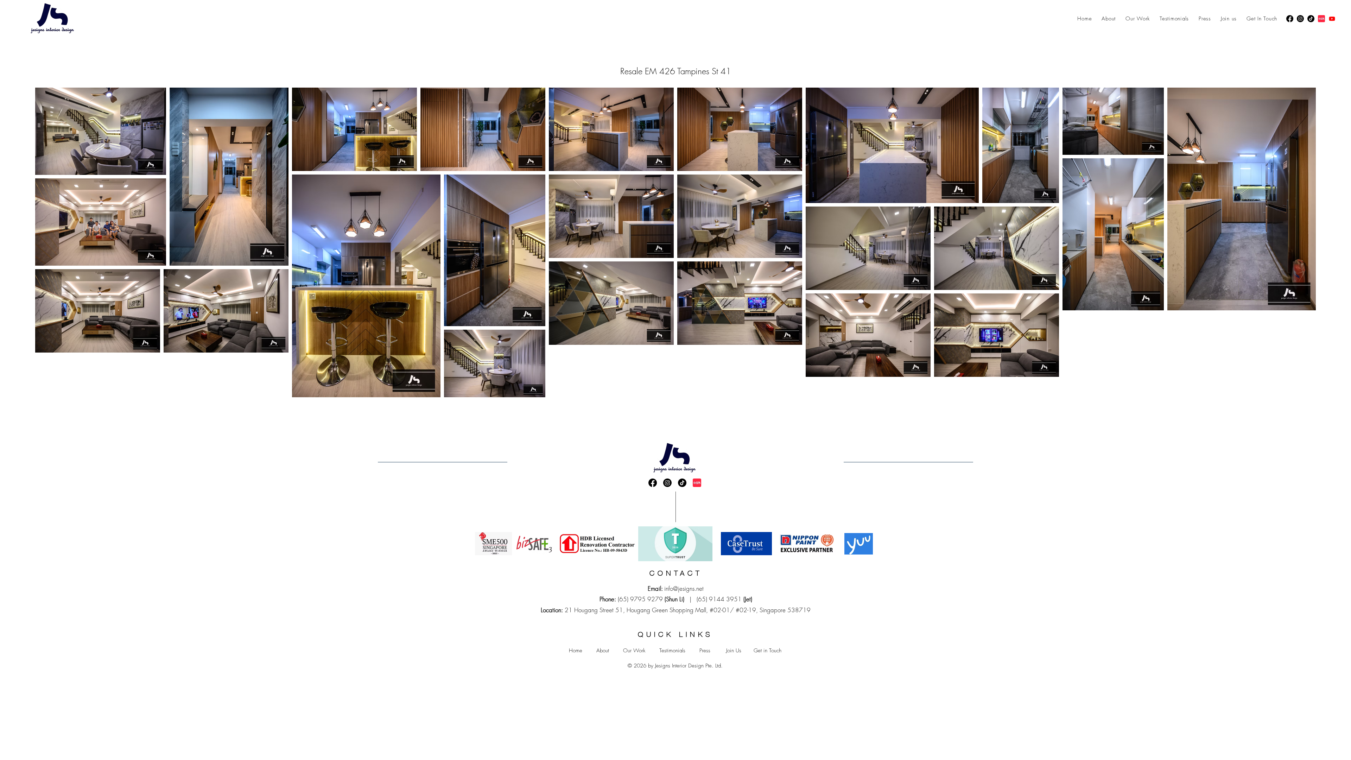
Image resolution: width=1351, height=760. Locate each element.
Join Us (733, 650)
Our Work (634, 650)
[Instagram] (1300, 18)
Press (704, 650)
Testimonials (672, 650)
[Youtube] (1332, 18)
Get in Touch (767, 650)
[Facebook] (1289, 18)
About (602, 650)
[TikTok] (1310, 18)
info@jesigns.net (684, 588)
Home (575, 650)
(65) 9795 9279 (640, 599)
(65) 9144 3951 (719, 599)
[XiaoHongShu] (1321, 18)
